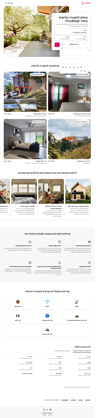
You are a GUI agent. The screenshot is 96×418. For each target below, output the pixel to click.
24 (81, 67)
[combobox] (71, 32)
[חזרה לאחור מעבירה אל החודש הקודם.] (84, 44)
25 (77, 67)
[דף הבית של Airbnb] (86, 3)
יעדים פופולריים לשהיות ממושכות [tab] (82, 351)
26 (73, 67)
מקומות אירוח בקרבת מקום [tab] (62, 351)
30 (85, 71)
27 (70, 67)
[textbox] (79, 39)
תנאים (44, 415)
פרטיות (50, 415)
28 (66, 67)
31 (81, 71)
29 (62, 67)
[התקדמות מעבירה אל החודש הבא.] (62, 44)
